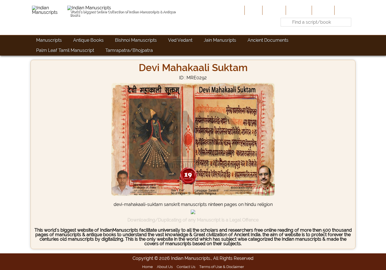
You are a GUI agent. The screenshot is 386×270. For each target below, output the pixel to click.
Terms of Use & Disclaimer (221, 266)
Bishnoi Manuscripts (136, 40)
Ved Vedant (180, 40)
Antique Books (88, 40)
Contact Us (186, 266)
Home (253, 10)
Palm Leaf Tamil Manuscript (65, 50)
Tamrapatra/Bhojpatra (129, 50)
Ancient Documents (268, 40)
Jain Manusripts (220, 40)
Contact (344, 10)
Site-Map (322, 10)
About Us (273, 10)
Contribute (298, 10)
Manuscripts (49, 40)
